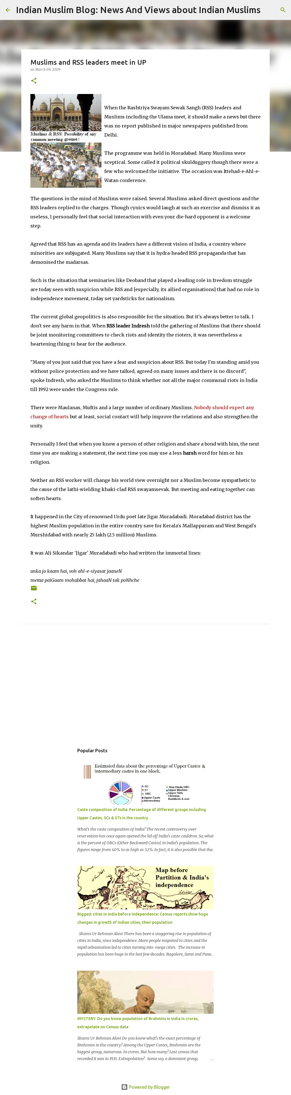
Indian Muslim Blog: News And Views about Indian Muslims (138, 10)
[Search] (268, 10)
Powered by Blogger (149, 1087)
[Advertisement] (145, 690)
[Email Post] (33, 590)
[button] (33, 81)
